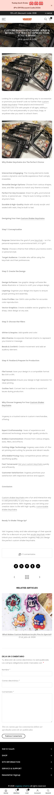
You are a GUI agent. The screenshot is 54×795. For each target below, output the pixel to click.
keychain (38, 240)
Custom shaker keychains (13, 497)
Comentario (8, 692)
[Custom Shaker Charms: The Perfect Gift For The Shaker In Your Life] (14, 577)
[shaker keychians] (27, 139)
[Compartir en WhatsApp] (38, 566)
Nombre (6, 669)
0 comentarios (28, 554)
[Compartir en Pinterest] (27, 566)
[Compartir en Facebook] (16, 566)
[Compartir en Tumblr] (32, 566)
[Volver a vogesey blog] (27, 577)
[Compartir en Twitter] (21, 566)
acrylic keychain (38, 534)
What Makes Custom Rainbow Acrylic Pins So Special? (27, 634)
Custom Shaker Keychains (33, 218)
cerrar (49, 13)
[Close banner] (51, 5)
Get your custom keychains (30, 464)
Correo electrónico (11, 680)
